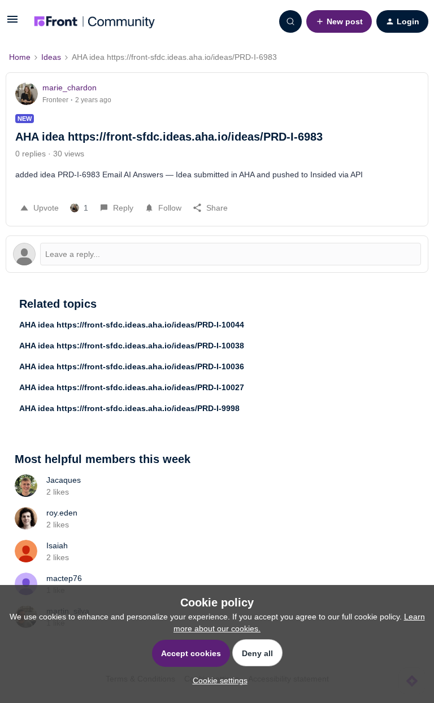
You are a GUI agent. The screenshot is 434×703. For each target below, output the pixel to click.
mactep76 (64, 578)
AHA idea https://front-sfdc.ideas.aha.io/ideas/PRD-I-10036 (131, 366)
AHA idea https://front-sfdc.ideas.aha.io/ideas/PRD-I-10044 (131, 324)
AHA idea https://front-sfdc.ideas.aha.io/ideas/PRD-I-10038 (131, 345)
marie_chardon (69, 87)
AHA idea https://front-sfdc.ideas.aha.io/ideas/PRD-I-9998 (129, 408)
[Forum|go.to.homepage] (94, 21)
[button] (12, 23)
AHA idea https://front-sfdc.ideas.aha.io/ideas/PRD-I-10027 (131, 387)
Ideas (51, 57)
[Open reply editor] (217, 254)
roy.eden (61, 512)
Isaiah (57, 545)
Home (20, 57)
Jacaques (63, 479)
